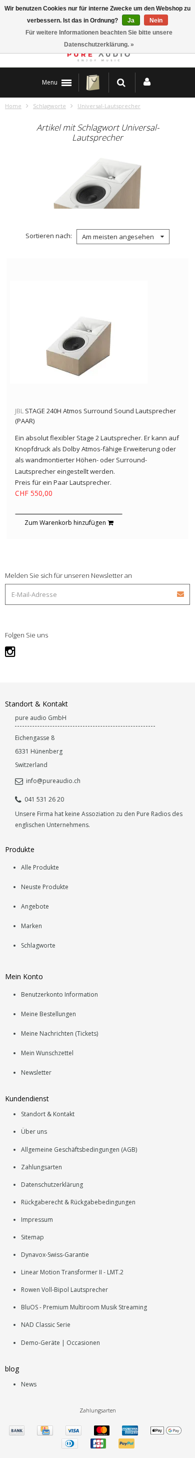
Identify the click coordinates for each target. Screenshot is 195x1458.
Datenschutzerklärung (52, 1184)
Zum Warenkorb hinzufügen (66, 522)
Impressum (37, 1219)
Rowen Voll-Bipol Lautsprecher (64, 1289)
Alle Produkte (40, 867)
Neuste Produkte (44, 887)
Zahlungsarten (41, 1167)
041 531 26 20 (44, 799)
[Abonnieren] (181, 590)
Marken (31, 926)
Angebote (35, 906)
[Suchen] (121, 83)
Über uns (34, 1131)
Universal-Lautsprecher (109, 106)
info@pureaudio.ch (53, 781)
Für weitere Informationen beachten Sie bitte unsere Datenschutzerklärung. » (99, 38)
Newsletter (36, 1072)
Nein (156, 20)
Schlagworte (49, 106)
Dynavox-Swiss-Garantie (55, 1254)
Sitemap (32, 1237)
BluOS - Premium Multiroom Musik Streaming (84, 1307)
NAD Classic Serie (45, 1324)
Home (13, 106)
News (28, 1384)
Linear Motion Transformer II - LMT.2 (72, 1272)
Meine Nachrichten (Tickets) (59, 1033)
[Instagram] (10, 651)
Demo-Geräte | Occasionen (60, 1342)
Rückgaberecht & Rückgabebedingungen (78, 1202)
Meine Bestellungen (48, 1014)
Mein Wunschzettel (47, 1053)
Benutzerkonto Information (59, 994)
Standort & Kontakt (47, 1114)
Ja (131, 20)
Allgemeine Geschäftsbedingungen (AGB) (79, 1149)
